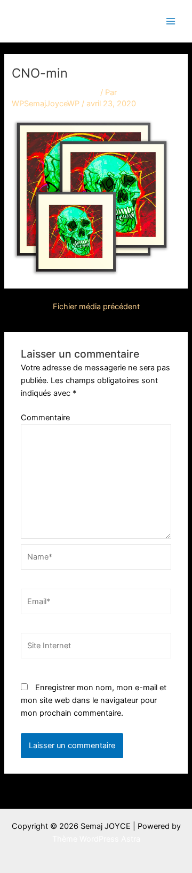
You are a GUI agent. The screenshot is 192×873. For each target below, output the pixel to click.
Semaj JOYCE (65, 20)
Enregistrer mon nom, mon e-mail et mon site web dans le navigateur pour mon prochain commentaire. (93, 700)
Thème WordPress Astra (96, 839)
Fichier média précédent (96, 307)
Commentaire (45, 417)
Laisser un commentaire (55, 92)
